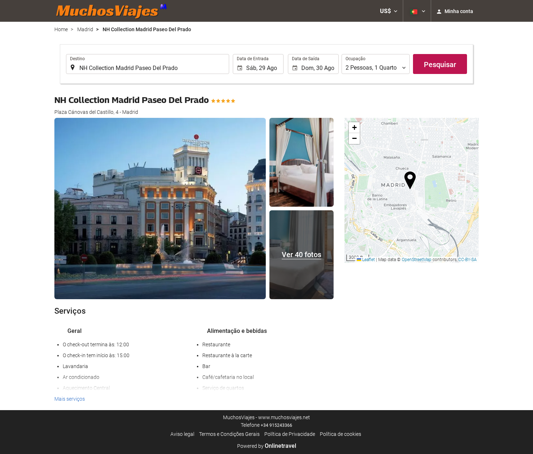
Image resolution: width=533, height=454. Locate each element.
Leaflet (368, 259)
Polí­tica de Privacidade (289, 434)
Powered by (266, 446)
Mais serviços (69, 399)
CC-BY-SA (467, 259)
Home (61, 29)
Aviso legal (182, 434)
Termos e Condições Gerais (229, 434)
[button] (389, 11)
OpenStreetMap (416, 259)
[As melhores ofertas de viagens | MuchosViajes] (113, 11)
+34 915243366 (276, 425)
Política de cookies (340, 434)
